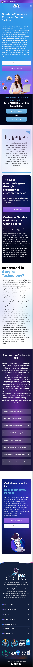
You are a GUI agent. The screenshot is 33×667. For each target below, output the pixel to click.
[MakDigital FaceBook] (12, 664)
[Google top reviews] (6, 653)
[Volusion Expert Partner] (15, 642)
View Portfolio (17, 209)
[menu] (30, 5)
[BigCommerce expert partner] (6, 642)
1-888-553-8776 (16, 111)
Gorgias (8, 145)
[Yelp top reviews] (15, 653)
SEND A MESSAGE (16, 119)
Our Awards (17, 63)
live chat (24, 254)
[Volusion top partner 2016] (26, 653)
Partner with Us (16, 520)
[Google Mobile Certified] (24, 643)
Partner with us (16, 68)
